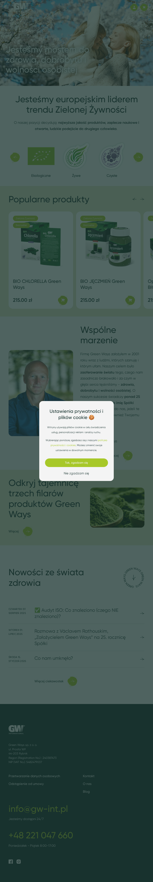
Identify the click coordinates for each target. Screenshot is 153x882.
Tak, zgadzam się (76, 462)
